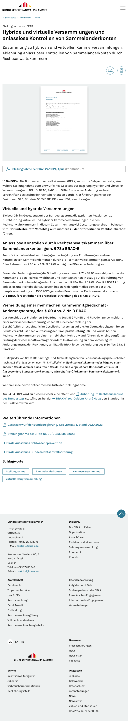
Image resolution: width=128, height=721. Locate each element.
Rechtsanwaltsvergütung (23, 615)
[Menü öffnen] (122, 8)
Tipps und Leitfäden (19, 590)
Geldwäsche (76, 680)
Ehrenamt (75, 552)
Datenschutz (77, 686)
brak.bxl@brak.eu (28, 571)
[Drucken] (122, 70)
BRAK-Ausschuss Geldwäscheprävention (34, 443)
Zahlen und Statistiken (83, 706)
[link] (35, 169)
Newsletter (75, 655)
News (37, 17)
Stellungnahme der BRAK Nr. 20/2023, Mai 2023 (41, 434)
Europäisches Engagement (85, 595)
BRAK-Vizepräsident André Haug (78, 398)
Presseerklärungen (80, 645)
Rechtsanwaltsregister (21, 676)
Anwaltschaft (15, 580)
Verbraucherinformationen (24, 686)
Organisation (77, 532)
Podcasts (74, 660)
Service (12, 670)
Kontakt (74, 557)
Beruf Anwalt (15, 605)
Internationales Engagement (86, 600)
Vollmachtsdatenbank (21, 620)
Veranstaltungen (79, 605)
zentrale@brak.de (27, 546)
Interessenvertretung (81, 580)
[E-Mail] (110, 70)
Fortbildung (15, 610)
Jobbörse (13, 680)
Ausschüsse (76, 537)
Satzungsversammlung (83, 547)
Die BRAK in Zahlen (80, 527)
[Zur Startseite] (33, 6)
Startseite (10, 17)
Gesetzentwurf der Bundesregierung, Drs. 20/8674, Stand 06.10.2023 (55, 424)
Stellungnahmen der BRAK (85, 590)
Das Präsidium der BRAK (84, 710)
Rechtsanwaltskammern (84, 542)
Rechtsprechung (18, 600)
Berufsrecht (15, 585)
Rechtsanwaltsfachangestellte (26, 625)
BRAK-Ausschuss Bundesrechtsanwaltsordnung (39, 452)
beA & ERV (14, 595)
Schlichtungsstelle (19, 690)
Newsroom (25, 17)
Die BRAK (74, 521)
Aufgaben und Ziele (80, 585)
